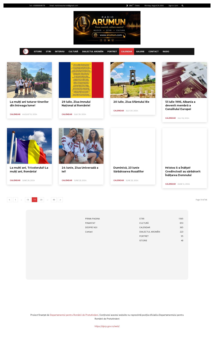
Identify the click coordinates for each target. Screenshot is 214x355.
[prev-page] (9, 199)
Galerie (140, 51)
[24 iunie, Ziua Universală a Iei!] (81, 146)
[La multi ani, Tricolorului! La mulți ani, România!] (29, 146)
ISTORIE (38, 51)
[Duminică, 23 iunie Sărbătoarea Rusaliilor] (132, 146)
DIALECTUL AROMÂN (92, 51)
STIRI (48, 51)
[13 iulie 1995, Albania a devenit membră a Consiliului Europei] (184, 80)
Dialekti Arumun (86, 58)
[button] (182, 5)
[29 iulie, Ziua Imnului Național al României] (81, 80)
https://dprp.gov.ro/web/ (107, 326)
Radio (166, 51)
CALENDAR (126, 51)
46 (54, 199)
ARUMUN (25, 58)
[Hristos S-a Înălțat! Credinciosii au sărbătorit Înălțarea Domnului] (184, 146)
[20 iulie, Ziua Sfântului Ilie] (132, 80)
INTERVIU (59, 51)
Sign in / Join (173, 5)
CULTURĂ (73, 51)
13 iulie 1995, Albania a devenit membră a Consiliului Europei (180, 105)
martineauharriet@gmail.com (66, 5)
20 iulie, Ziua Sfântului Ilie (131, 101)
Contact (153, 51)
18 (28, 199)
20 (41, 199)
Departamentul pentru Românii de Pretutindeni (74, 315)
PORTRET (112, 51)
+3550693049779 (39, 5)
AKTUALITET (14, 58)
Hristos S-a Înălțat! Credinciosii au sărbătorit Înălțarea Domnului (182, 171)
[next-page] (60, 199)
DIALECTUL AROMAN (50, 58)
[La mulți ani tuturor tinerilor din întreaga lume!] (29, 80)
